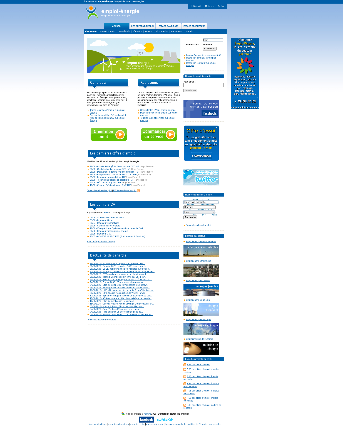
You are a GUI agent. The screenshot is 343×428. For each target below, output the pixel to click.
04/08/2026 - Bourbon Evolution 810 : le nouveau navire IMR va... (121, 314)
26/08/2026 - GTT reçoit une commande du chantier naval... (118, 274)
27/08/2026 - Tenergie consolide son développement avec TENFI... (122, 271)
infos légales (162, 31)
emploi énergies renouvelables (201, 241)
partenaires (176, 31)
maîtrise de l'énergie (197, 424)
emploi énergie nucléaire (198, 300)
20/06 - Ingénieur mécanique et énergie (109, 231)
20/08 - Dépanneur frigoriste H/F (105, 182)
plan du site (124, 31)
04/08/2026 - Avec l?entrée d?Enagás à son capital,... (115, 309)
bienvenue (91, 31)
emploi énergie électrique (198, 319)
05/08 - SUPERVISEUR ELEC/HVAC (107, 217)
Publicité (197, 6)
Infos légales (215, 424)
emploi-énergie (120, 11)
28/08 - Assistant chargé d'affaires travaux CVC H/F (114, 166)
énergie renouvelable (175, 424)
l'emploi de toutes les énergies (116, 15)
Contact (211, 6)
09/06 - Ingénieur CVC (101, 234)
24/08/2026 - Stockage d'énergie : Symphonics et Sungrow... (119, 285)
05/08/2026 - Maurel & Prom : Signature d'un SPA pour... (117, 306)
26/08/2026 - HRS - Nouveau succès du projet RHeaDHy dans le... (122, 290)
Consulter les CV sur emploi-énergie (158, 110)
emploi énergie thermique (198, 261)
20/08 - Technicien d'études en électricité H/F (111, 180)
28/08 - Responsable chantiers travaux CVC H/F (113, 174)
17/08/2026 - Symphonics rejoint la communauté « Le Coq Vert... (121, 295)
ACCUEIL (116, 26)
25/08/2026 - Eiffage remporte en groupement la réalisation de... (121, 279)
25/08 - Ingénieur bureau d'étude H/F (108, 177)
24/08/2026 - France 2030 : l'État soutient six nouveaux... (117, 282)
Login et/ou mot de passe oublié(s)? (203, 55)
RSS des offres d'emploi (124, 190)
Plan (222, 6)
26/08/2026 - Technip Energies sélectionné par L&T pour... (118, 277)
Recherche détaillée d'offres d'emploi (108, 115)
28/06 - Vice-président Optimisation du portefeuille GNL (116, 228)
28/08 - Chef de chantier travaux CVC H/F (110, 169)
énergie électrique (98, 424)
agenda (189, 31)
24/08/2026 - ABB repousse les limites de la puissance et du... (120, 287)
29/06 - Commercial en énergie (105, 225)
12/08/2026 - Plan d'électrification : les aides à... (113, 301)
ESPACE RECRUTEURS (194, 26)
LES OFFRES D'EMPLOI (142, 26)
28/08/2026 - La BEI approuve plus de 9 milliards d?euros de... (120, 269)
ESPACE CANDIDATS (168, 26)
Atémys (147, 414)
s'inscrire (137, 31)
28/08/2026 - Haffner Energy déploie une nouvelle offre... (117, 263)
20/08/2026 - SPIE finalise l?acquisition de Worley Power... (118, 293)
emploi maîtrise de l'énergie (199, 339)
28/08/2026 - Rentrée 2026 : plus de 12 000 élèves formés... (119, 266)
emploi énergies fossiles (198, 280)
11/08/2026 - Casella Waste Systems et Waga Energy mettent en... (122, 304)
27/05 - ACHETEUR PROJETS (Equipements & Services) (117, 236)
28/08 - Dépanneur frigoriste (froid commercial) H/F (114, 172)
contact (148, 31)
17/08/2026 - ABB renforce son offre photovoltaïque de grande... (120, 298)
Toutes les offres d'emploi (99, 190)
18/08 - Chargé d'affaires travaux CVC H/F (110, 185)
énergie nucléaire (154, 424)
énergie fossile (137, 424)
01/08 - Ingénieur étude (101, 220)
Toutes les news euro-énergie (101, 319)
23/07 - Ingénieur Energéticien (104, 223)
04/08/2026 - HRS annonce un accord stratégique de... (116, 312)
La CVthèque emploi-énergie (101, 241)
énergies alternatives (118, 424)
